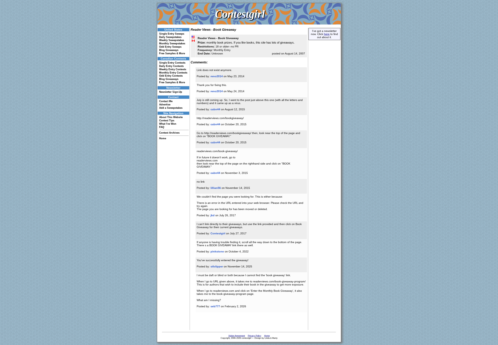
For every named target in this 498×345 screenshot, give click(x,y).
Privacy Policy (254, 335)
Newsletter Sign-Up (170, 91)
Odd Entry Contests (171, 75)
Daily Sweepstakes (170, 37)
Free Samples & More (172, 53)
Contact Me (166, 101)
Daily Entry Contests (171, 66)
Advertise (164, 104)
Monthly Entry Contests (173, 72)
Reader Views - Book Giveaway (218, 38)
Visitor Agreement (236, 335)
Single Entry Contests (172, 62)
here (327, 34)
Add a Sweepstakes (170, 107)
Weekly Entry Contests (172, 69)
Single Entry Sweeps (171, 33)
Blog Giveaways (168, 50)
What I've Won (167, 123)
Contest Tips (166, 120)
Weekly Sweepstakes (171, 40)
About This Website (171, 117)
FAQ (161, 127)
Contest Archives (169, 132)
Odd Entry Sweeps (170, 46)
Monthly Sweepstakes (172, 43)
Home (162, 138)
